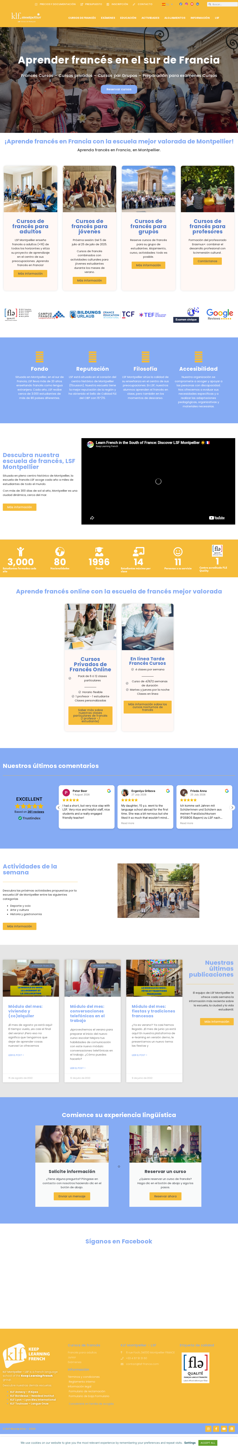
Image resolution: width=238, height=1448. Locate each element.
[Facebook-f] (216, 1429)
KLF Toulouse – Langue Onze (29, 1403)
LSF (217, 18)
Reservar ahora (165, 1196)
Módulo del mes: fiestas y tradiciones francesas (153, 1011)
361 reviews (36, 811)
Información (200, 18)
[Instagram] (208, 1429)
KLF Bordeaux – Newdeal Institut (32, 1396)
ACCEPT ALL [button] (208, 1442)
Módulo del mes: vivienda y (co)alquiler (25, 1011)
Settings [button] (190, 1442)
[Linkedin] (232, 1429)
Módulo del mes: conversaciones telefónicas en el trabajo (87, 1013)
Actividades (150, 18)
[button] (232, 807)
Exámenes (108, 18)
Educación (128, 18)
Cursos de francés (82, 18)
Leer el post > (16, 1055)
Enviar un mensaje (72, 1196)
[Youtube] (224, 1429)
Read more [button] (68, 823)
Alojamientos (174, 18)
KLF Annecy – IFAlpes (24, 1392)
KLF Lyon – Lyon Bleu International (33, 1400)
